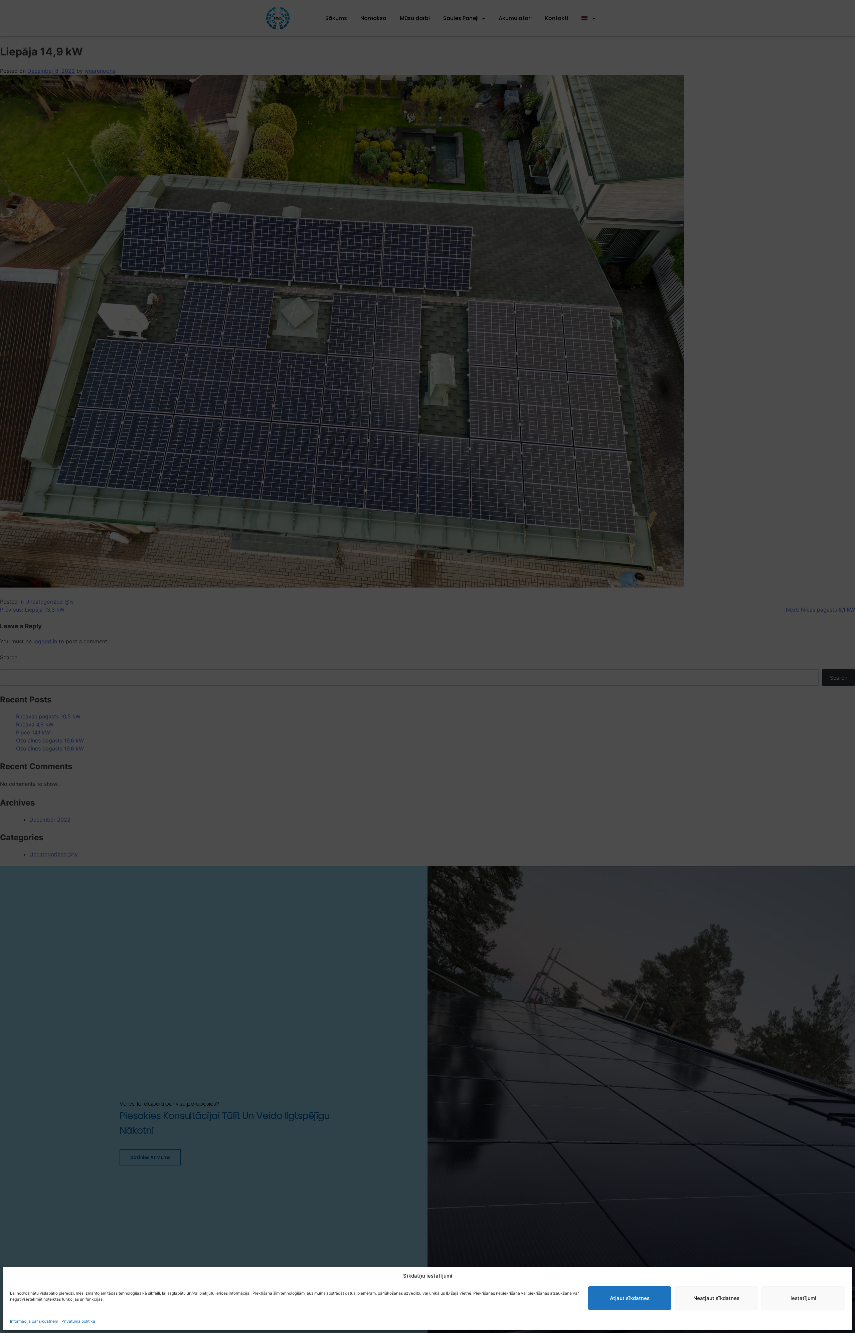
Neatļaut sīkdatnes (716, 1298)
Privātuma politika (78, 1321)
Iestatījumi (803, 1298)
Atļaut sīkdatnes (630, 1298)
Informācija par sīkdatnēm (34, 1321)
